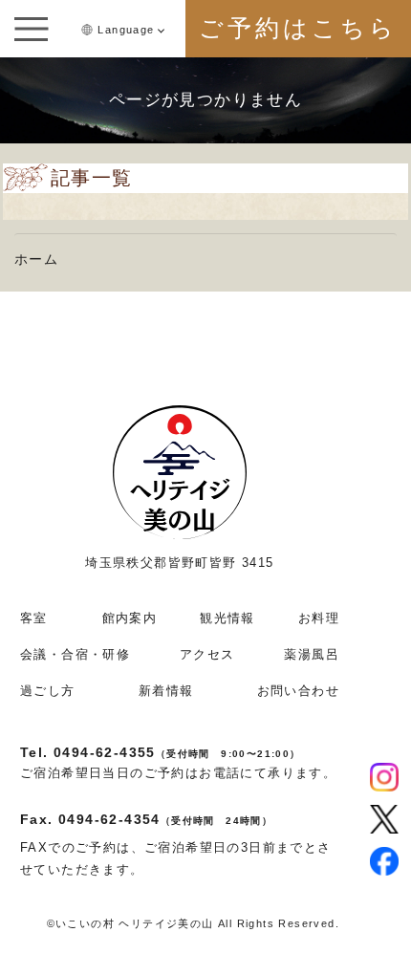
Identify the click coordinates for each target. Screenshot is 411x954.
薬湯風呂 (311, 654)
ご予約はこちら (298, 27)
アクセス (207, 654)
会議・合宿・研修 (75, 654)
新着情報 (166, 690)
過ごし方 (48, 690)
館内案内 (130, 618)
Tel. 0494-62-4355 (160, 752)
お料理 (318, 618)
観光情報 (227, 618)
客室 (34, 618)
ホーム (36, 259)
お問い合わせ (298, 690)
